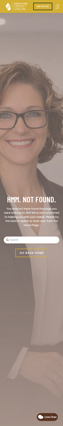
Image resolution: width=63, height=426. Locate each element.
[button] (57, 6)
